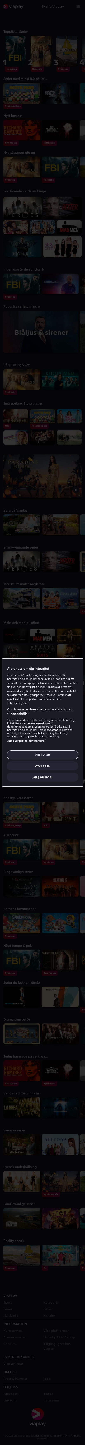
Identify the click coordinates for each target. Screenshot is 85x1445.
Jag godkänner (42, 777)
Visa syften (42, 754)
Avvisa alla (42, 766)
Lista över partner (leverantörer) (26, 740)
